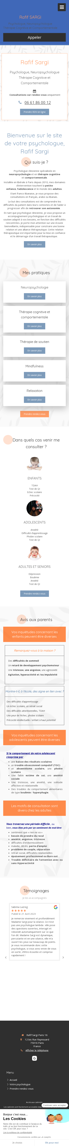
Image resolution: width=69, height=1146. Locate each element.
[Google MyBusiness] (34, 1058)
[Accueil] (34, 465)
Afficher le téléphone (37, 1050)
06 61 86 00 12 (38, 102)
